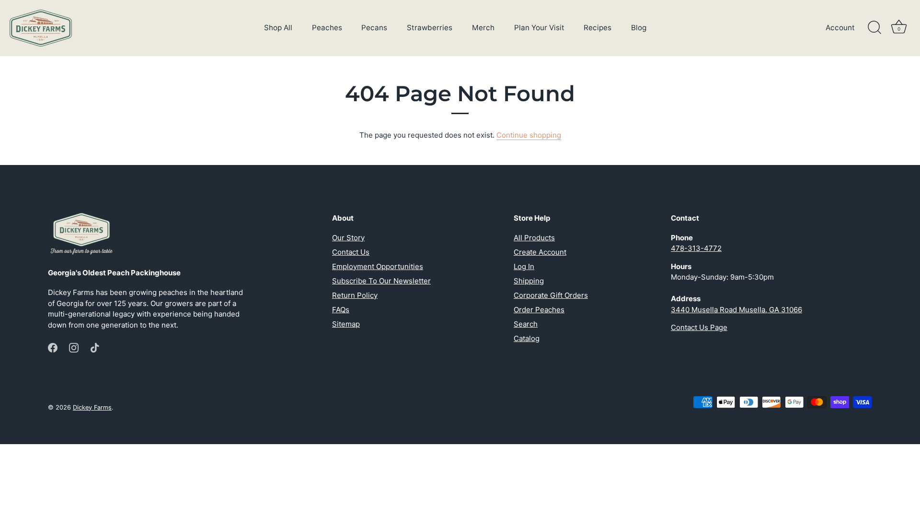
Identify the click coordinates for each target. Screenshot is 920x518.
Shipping (529, 280)
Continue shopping (528, 135)
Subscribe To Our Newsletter (381, 280)
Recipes (597, 27)
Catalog (527, 338)
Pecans (374, 27)
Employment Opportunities (377, 266)
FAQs (340, 309)
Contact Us (350, 252)
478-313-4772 (696, 248)
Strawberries (429, 27)
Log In (524, 266)
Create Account (540, 252)
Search (526, 324)
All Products (534, 237)
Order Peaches (539, 309)
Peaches (327, 27)
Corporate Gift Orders (551, 295)
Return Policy (355, 295)
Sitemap (346, 324)
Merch (483, 27)
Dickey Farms (92, 407)
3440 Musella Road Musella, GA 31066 (736, 309)
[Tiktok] (95, 347)
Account (840, 27)
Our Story (348, 237)
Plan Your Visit (539, 27)
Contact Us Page (699, 327)
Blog (638, 27)
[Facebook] (53, 347)
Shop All (278, 27)
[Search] (874, 27)
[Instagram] (74, 347)
